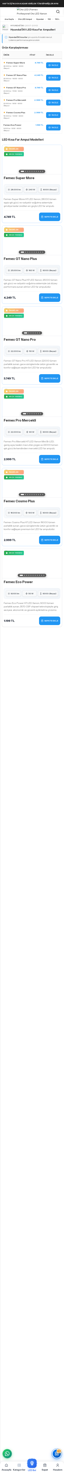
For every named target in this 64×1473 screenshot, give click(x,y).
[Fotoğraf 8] (38, 171)
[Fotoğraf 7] (36, 171)
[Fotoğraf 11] (43, 575)
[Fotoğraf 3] (27, 171)
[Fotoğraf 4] (30, 171)
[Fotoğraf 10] (42, 171)
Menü (3, 11)
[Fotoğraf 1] (22, 171)
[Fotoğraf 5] (32, 171)
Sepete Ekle (51, 217)
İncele (55, 65)
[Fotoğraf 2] (25, 171)
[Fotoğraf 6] (34, 171)
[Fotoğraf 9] (40, 171)
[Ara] (58, 11)
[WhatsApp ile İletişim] (7, 1453)
